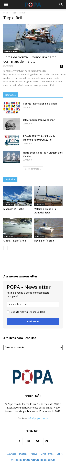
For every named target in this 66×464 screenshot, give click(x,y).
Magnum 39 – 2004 (13, 209)
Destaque (10, 95)
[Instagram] (28, 441)
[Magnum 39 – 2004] (17, 196)
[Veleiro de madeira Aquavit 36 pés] (48, 196)
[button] (61, 4)
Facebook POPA (11, 51)
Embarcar (33, 321)
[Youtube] (46, 441)
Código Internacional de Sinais (40, 103)
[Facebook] (19, 441)
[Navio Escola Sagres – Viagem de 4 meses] (11, 157)
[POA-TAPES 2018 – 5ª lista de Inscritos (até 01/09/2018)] (11, 140)
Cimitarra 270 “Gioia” (15, 240)
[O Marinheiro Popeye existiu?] (11, 124)
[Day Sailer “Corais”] (48, 228)
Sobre (60, 453)
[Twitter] (37, 441)
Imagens (23, 453)
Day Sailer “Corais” (44, 240)
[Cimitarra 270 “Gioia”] (17, 228)
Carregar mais (32, 168)
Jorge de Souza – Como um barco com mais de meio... (30, 59)
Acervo (34, 453)
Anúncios (8, 204)
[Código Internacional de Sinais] (11, 108)
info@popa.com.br (38, 418)
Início (5, 12)
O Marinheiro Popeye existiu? (39, 120)
